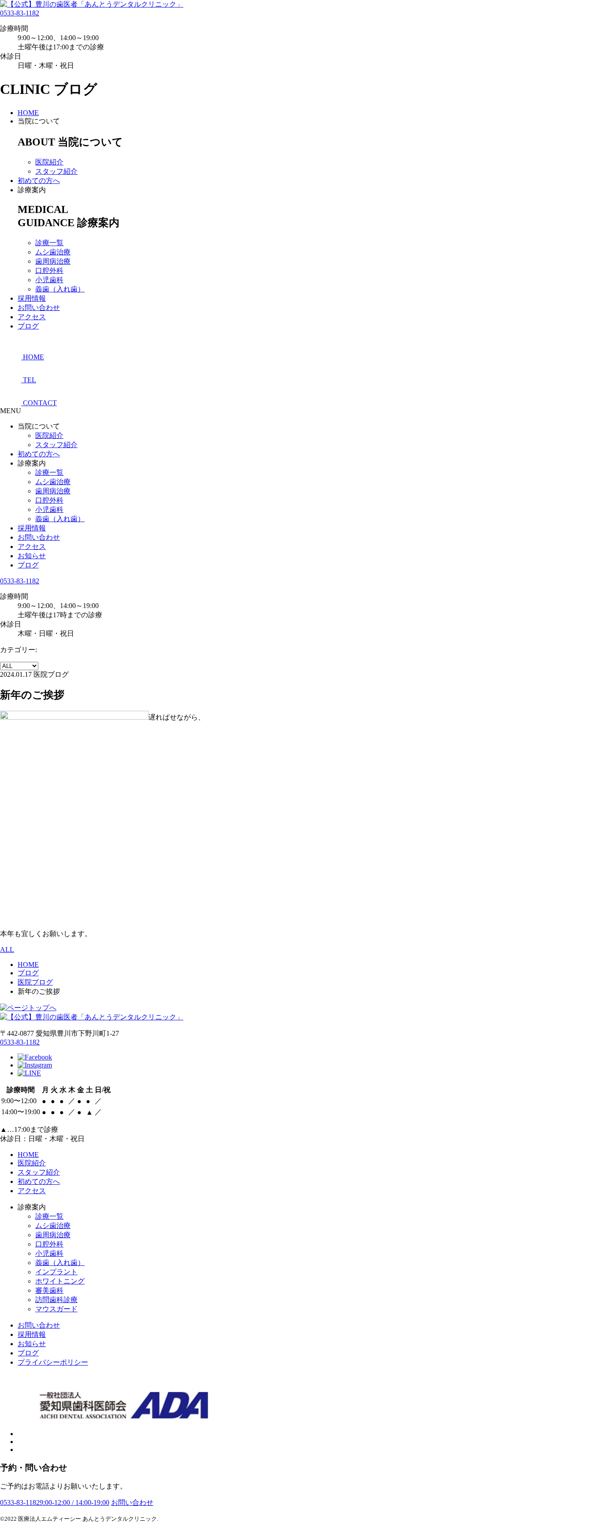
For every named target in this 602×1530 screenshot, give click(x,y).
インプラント (56, 1272)
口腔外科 (49, 270)
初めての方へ (39, 180)
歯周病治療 (53, 261)
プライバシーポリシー (53, 1362)
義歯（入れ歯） (60, 289)
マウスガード (56, 1309)
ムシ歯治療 (53, 252)
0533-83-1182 (19, 13)
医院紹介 (49, 162)
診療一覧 (49, 242)
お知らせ (32, 556)
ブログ (28, 326)
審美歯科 (49, 1290)
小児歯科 (49, 280)
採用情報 (32, 298)
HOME (28, 112)
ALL (7, 949)
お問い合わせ (39, 307)
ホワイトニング (60, 1281)
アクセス (32, 317)
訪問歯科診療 (56, 1299)
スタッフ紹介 (56, 171)
